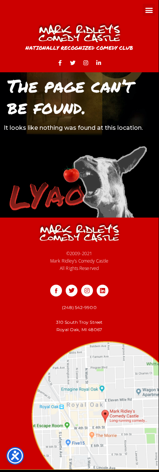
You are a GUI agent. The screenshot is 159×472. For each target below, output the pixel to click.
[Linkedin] (102, 290)
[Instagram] (85, 63)
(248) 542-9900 (79, 307)
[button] (149, 10)
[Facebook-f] (60, 63)
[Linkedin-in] (98, 63)
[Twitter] (73, 63)
